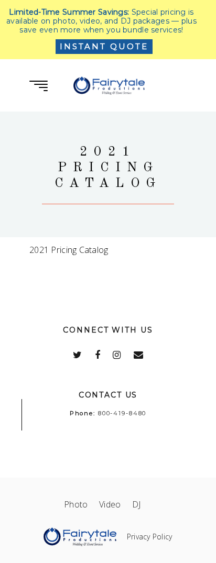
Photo (81, 504)
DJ (142, 504)
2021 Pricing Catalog (69, 250)
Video (115, 504)
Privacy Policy (149, 537)
